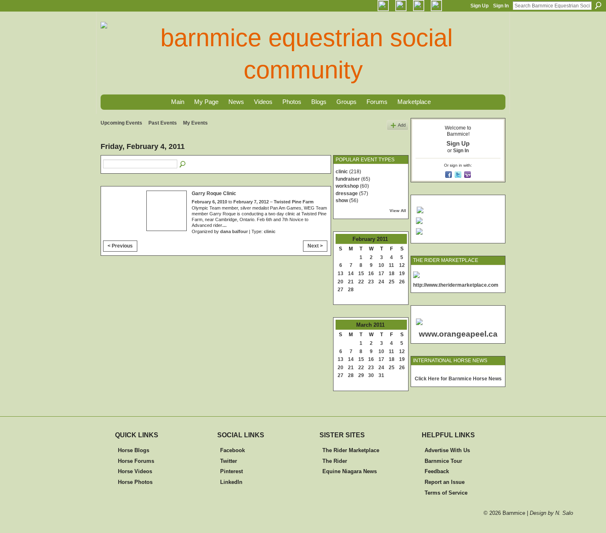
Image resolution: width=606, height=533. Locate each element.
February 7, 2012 (251, 201)
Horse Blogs (133, 450)
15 (361, 273)
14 (351, 273)
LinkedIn (231, 482)
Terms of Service (446, 493)
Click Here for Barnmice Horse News (458, 379)
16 (371, 273)
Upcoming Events (121, 123)
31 (381, 375)
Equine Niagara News (349, 471)
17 (381, 273)
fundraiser (348, 179)
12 (402, 265)
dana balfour (234, 231)
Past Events (162, 123)
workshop (347, 186)
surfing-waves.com (483, 372)
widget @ (453, 372)
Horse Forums (136, 461)
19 (402, 273)
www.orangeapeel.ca (458, 334)
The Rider (334, 461)
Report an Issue (445, 482)
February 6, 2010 (209, 201)
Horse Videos (135, 471)
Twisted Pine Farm (294, 201)
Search (598, 5)
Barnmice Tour (443, 461)
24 (381, 282)
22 (361, 282)
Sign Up (479, 6)
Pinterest (231, 471)
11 (391, 265)
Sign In (501, 6)
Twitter (228, 461)
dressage (347, 193)
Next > (315, 246)
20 (340, 282)
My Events (195, 123)
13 (340, 273)
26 (402, 282)
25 (392, 282)
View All (398, 210)
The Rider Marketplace (350, 450)
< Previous (120, 246)
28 (351, 289)
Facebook (232, 450)
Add (402, 125)
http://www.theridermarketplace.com (455, 285)
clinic (269, 231)
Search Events (183, 164)
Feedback (437, 471)
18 (392, 273)
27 (340, 289)
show (342, 200)
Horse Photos (135, 482)
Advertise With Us (447, 450)
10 (381, 265)
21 (351, 282)
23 (371, 282)
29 (361, 375)
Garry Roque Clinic (214, 193)
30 (371, 375)
